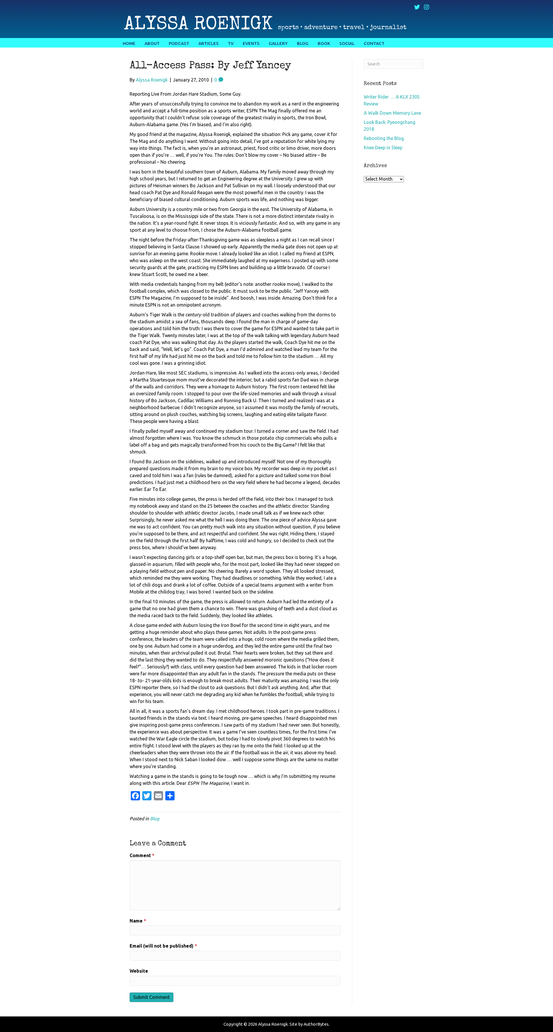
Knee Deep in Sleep (383, 147)
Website (139, 971)
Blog (154, 818)
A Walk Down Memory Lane (392, 113)
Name (138, 920)
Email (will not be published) (163, 945)
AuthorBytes (316, 1024)
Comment (142, 855)
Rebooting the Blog (384, 138)
